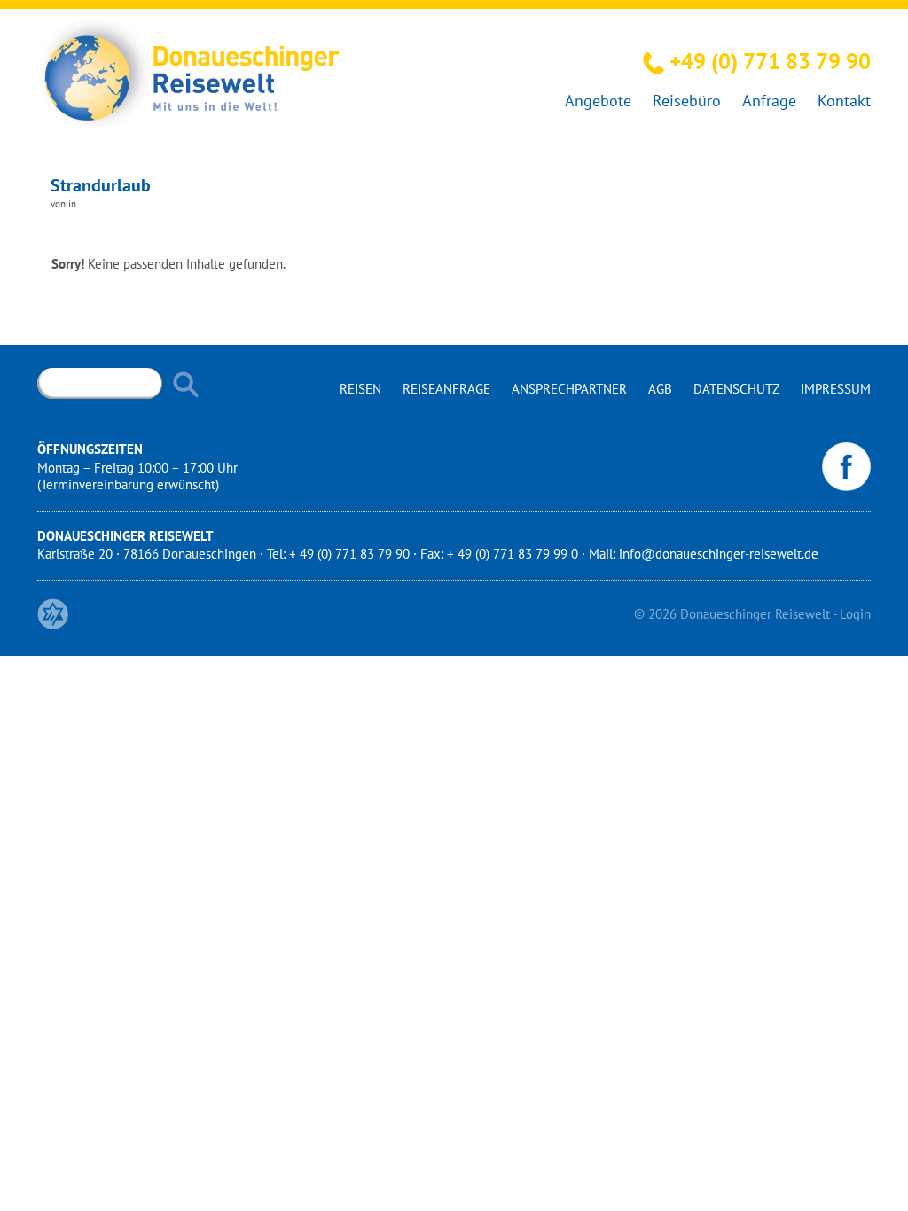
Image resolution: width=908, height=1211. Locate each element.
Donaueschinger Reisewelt (755, 614)
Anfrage (769, 100)
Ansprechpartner (569, 388)
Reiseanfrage (446, 388)
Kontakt (844, 100)
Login (855, 614)
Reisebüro (687, 100)
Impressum (836, 388)
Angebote (598, 100)
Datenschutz (736, 388)
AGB (660, 388)
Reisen (360, 388)
